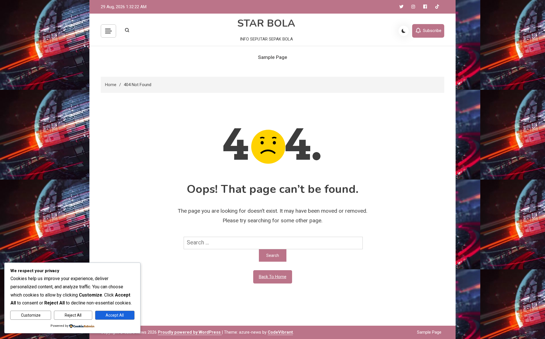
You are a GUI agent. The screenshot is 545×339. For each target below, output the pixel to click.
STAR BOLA (266, 23)
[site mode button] (404, 31)
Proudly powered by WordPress (190, 332)
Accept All (115, 315)
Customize (31, 315)
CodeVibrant (280, 332)
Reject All (73, 315)
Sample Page (272, 57)
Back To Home (272, 276)
